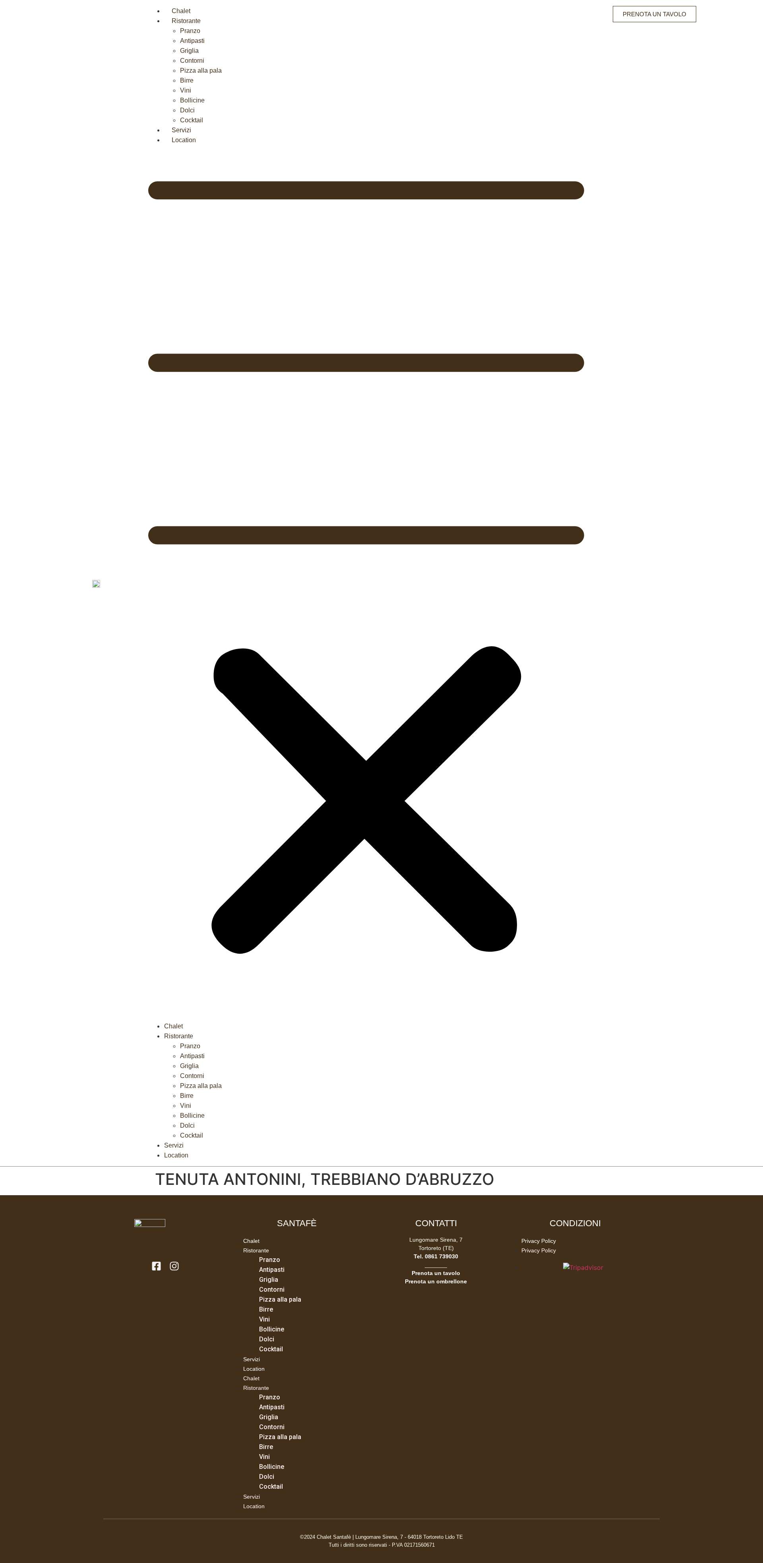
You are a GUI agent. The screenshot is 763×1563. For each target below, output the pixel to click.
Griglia (189, 50)
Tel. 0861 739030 (436, 1256)
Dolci (187, 110)
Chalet (181, 11)
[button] (366, 583)
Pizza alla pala (201, 70)
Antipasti (192, 40)
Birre (187, 80)
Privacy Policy (538, 1241)
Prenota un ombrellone (436, 1281)
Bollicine (192, 100)
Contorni (192, 60)
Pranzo (190, 30)
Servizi (181, 130)
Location (184, 140)
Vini (185, 90)
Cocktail (191, 120)
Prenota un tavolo (436, 1273)
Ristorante (186, 20)
